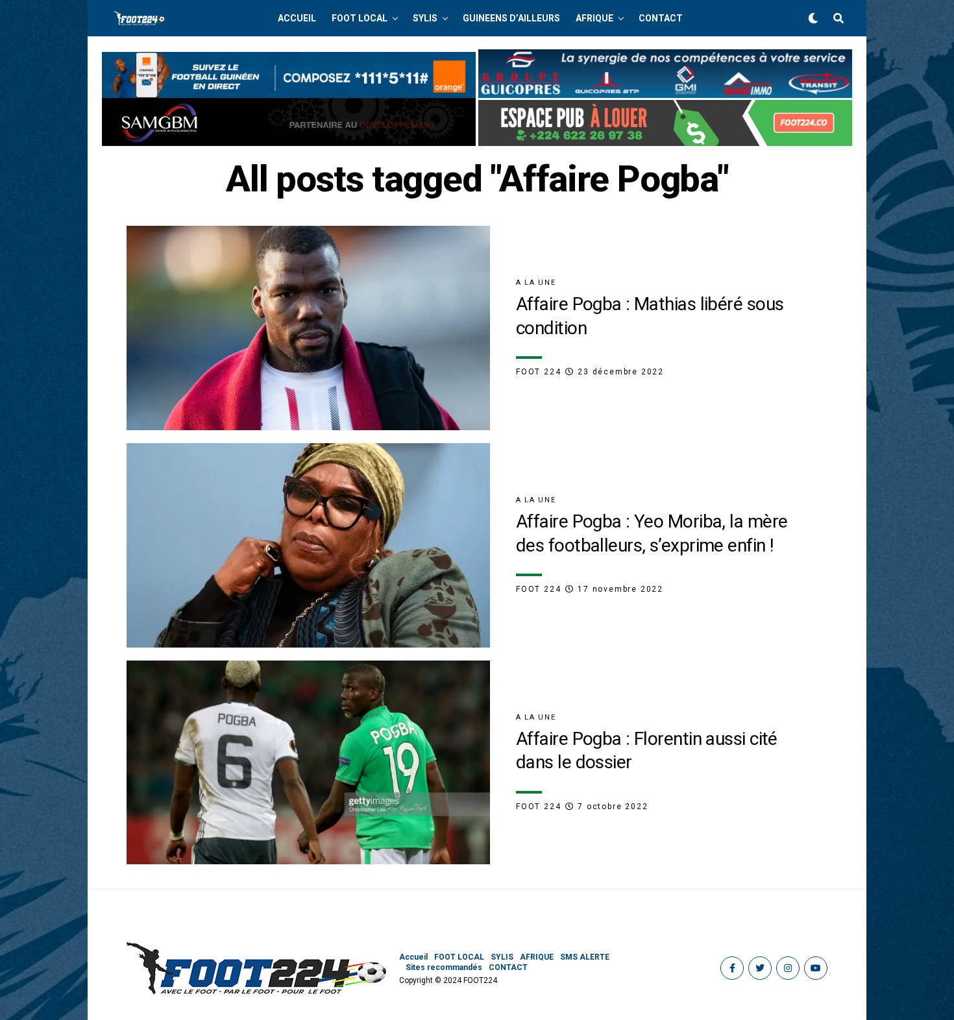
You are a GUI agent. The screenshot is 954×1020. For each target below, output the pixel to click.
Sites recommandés (444, 967)
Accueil (297, 18)
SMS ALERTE (584, 957)
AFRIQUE (594, 18)
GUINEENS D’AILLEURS (511, 18)
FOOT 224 (538, 371)
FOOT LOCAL (359, 18)
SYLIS (425, 18)
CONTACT (661, 18)
